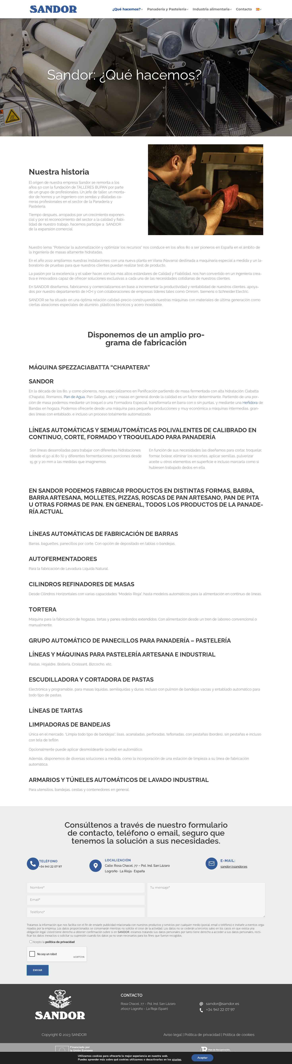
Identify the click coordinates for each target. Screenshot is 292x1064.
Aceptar (202, 1058)
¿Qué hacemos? (126, 9)
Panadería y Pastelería (166, 9)
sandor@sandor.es (233, 867)
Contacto (244, 9)
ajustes (176, 1059)
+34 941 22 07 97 (50, 866)
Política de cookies (238, 1035)
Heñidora (250, 403)
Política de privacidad (202, 1035)
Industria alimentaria (211, 9)
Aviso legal (172, 1035)
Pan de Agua (74, 397)
